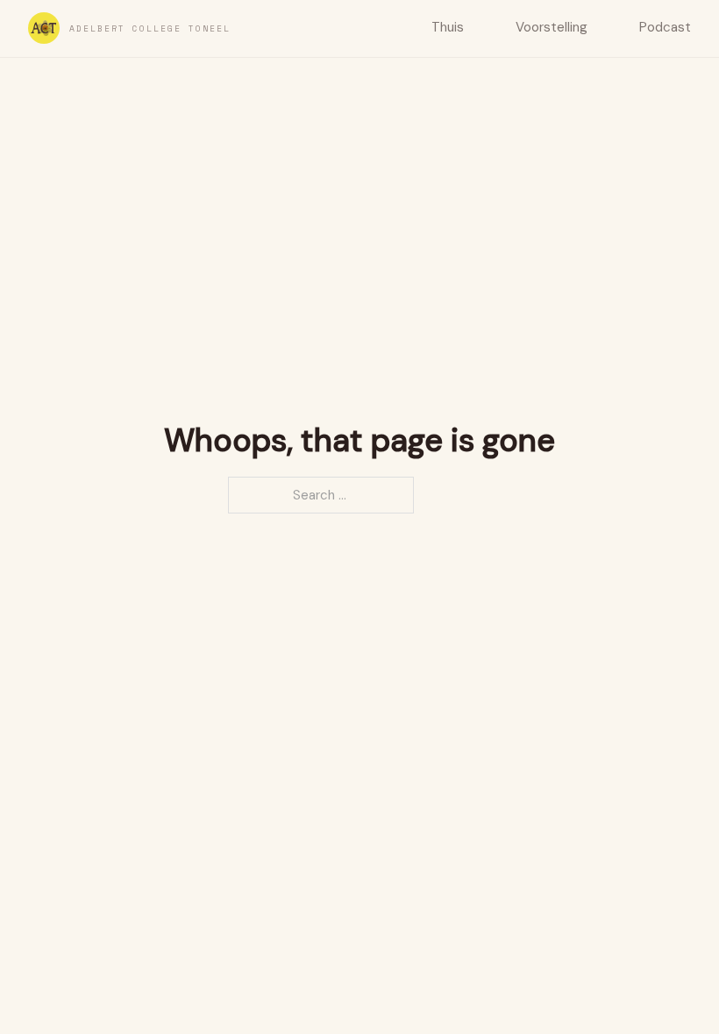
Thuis (447, 27)
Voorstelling (551, 27)
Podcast (665, 27)
